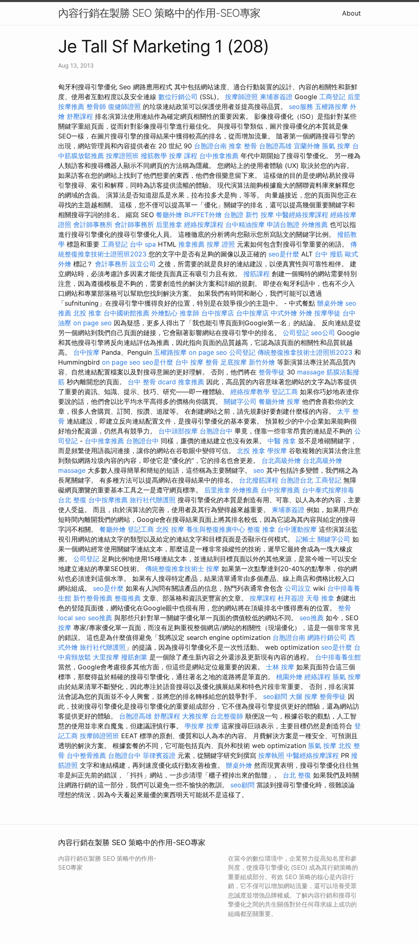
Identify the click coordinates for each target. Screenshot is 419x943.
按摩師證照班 (99, 736)
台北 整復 (72, 500)
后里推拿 (169, 224)
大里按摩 (106, 657)
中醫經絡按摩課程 (302, 215)
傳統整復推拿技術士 (174, 568)
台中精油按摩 (245, 224)
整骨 (344, 608)
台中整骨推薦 (86, 755)
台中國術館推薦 (126, 313)
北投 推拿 (87, 313)
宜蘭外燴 (307, 146)
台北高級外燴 (281, 460)
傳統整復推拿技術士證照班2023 (304, 352)
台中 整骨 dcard (152, 382)
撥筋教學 (154, 156)
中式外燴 (284, 313)
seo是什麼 (283, 254)
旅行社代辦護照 (153, 500)
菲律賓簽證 (159, 755)
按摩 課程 (183, 156)
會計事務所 (111, 264)
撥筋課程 (256, 274)
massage (310, 372)
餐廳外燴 (169, 215)
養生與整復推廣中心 (215, 529)
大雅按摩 (195, 716)
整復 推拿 (261, 529)
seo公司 (323, 333)
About (351, 13)
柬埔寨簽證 (276, 97)
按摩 (293, 401)
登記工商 (285, 392)
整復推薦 (128, 598)
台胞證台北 (296, 480)
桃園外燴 (289, 677)
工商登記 (332, 97)
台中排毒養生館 (338, 657)
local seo (72, 618)
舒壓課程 (80, 116)
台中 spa (143, 244)
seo (258, 470)
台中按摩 (86, 352)
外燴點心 (164, 313)
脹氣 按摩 (336, 146)
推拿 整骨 (243, 146)
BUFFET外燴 (203, 215)
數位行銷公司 (178, 97)
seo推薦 (100, 618)
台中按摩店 (217, 313)
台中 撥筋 (329, 254)
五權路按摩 (331, 106)
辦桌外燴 (330, 303)
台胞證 (233, 215)
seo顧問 (275, 696)
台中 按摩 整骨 (197, 362)
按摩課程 (263, 598)
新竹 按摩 (260, 215)
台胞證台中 (216, 431)
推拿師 (189, 313)
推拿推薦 (191, 244)
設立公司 (143, 264)
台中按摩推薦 (280, 490)
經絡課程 (317, 677)
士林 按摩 (280, 667)
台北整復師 (226, 716)
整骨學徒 (272, 372)
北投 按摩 (170, 529)
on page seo (92, 323)
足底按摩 (234, 362)
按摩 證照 (221, 244)
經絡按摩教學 (250, 392)
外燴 (305, 313)
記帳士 (305, 539)
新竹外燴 (262, 362)
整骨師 (96, 106)
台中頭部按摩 (178, 431)
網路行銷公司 (327, 637)
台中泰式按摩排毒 (328, 490)
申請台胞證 (283, 224)
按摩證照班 (122, 156)
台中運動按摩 (297, 529)
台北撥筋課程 (258, 480)
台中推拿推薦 (219, 156)
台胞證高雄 (275, 146)
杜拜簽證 (291, 598)
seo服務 (301, 106)
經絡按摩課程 (203, 224)
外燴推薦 (315, 224)
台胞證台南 (210, 146)
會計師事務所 (93, 224)
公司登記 (296, 333)
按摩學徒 (327, 313)
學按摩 (277, 451)
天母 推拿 (320, 598)
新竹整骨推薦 (93, 598)
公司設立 (298, 588)
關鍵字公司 (240, 401)
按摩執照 (271, 755)
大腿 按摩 (303, 696)
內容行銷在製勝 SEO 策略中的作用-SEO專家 (159, 13)
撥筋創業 (134, 657)
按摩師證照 (241, 97)
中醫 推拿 (282, 441)
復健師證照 (124, 106)
